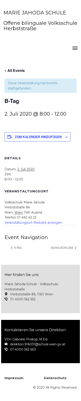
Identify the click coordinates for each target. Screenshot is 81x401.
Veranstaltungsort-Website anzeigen (33, 223)
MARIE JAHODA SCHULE (34, 13)
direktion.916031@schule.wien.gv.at (37, 344)
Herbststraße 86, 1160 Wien (31, 294)
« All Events (14, 70)
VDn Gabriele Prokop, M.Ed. (26, 339)
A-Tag (17, 247)
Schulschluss (62, 247)
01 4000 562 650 (23, 349)
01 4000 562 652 (23, 299)
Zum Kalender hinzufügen (38, 136)
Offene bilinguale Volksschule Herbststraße (40, 26)
